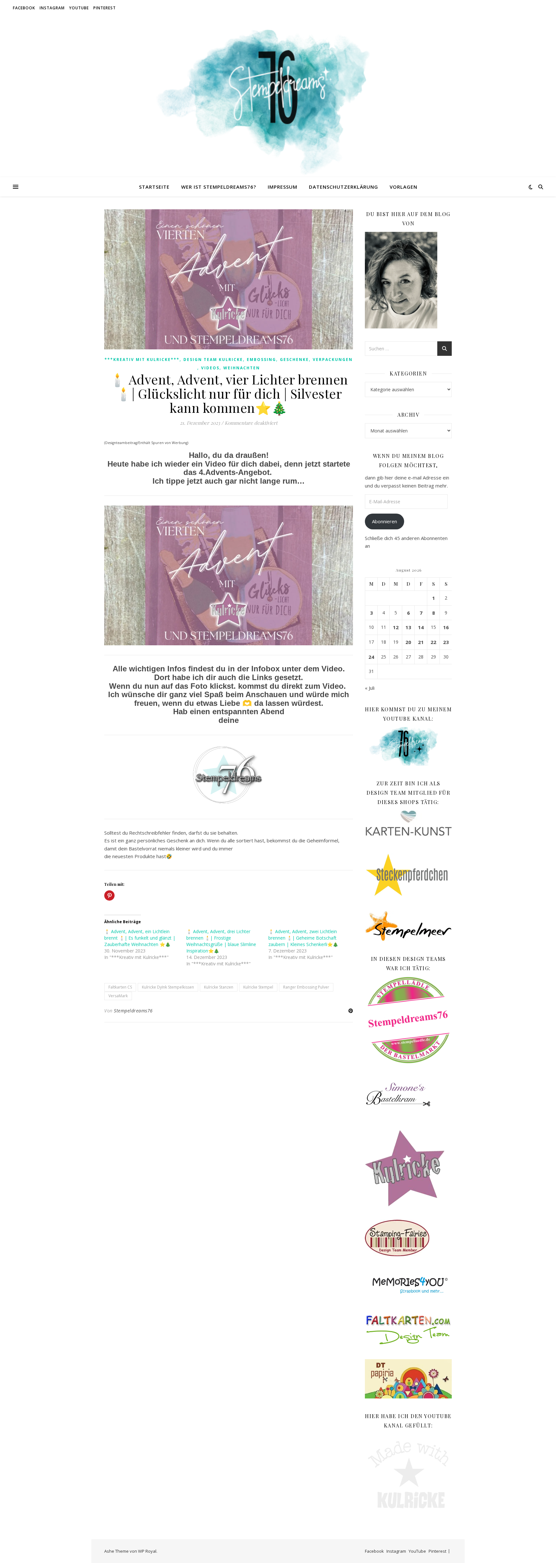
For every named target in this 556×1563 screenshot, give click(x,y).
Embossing (261, 359)
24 (371, 657)
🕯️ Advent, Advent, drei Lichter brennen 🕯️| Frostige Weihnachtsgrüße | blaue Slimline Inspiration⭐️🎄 (221, 941)
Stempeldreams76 (133, 1011)
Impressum (282, 187)
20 (408, 642)
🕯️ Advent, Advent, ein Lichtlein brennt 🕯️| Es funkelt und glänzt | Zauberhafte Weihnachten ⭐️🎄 (139, 937)
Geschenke (294, 359)
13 (408, 627)
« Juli (370, 688)
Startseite (154, 187)
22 (433, 642)
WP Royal (147, 1551)
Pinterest (104, 8)
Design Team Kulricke (213, 359)
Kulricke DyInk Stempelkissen (168, 987)
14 (421, 627)
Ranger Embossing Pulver (306, 987)
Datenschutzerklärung (343, 187)
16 (446, 627)
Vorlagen (403, 187)
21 (421, 642)
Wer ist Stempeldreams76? (218, 187)
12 (396, 627)
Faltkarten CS (120, 987)
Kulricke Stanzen (218, 987)
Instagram (52, 8)
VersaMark (118, 996)
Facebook (24, 8)
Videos (210, 368)
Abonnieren (384, 521)
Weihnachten (241, 368)
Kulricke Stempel (258, 987)
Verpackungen (333, 359)
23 (446, 642)
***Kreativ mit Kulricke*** (142, 359)
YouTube (79, 8)
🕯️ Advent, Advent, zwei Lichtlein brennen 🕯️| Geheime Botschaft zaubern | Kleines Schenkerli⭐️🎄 (303, 937)
